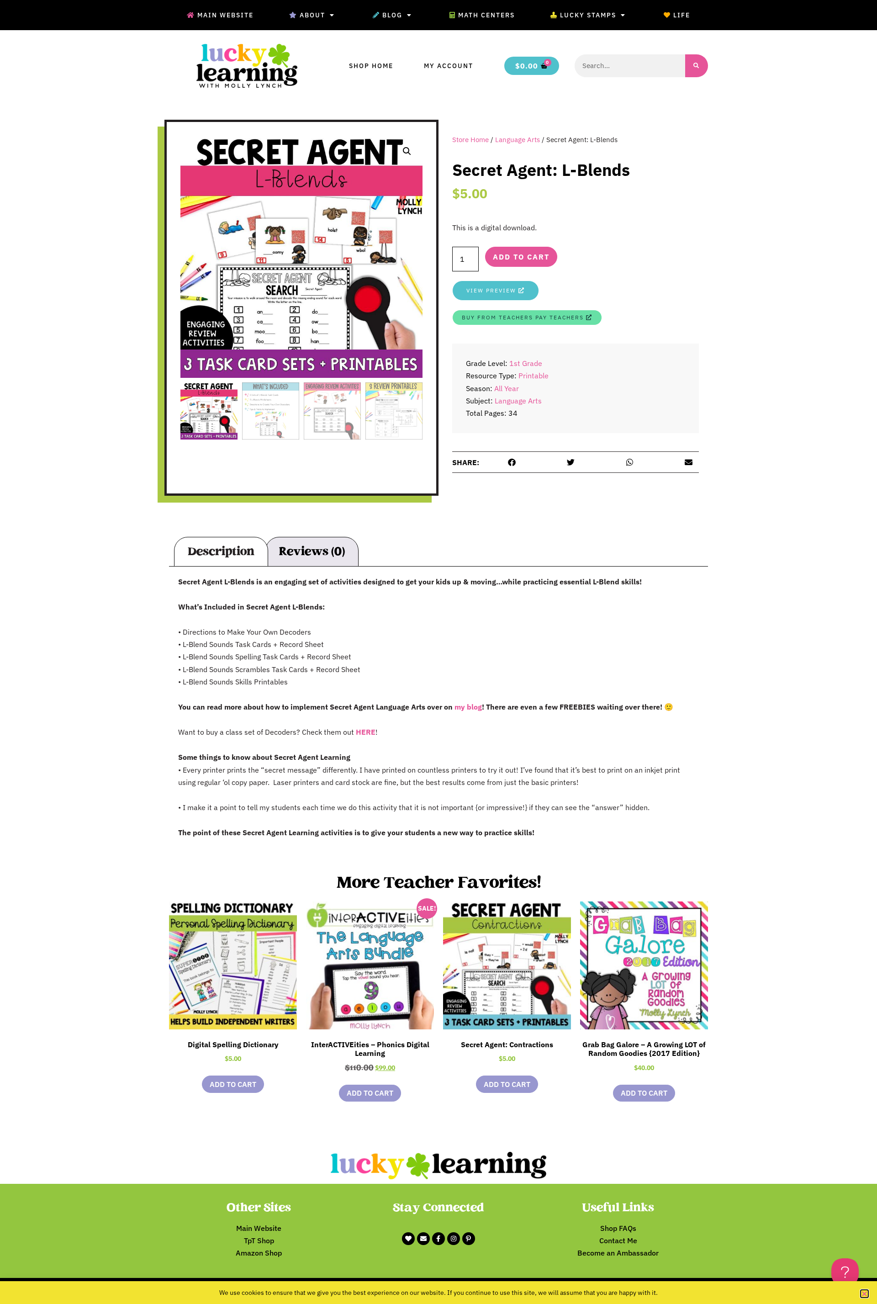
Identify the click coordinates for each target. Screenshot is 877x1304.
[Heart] (408, 1238)
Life (681, 15)
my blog (468, 706)
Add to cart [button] (233, 1084)
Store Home (470, 139)
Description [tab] (221, 551)
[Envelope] (423, 1238)
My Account (448, 66)
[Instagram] (453, 1238)
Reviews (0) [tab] (312, 551)
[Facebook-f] (438, 1238)
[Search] (696, 65)
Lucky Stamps (588, 15)
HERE (365, 732)
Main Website (225, 15)
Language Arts (517, 139)
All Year (506, 388)
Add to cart (521, 256)
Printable (533, 375)
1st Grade (525, 363)
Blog (392, 15)
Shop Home (371, 66)
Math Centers (486, 15)
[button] (407, 151)
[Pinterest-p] (468, 1238)
